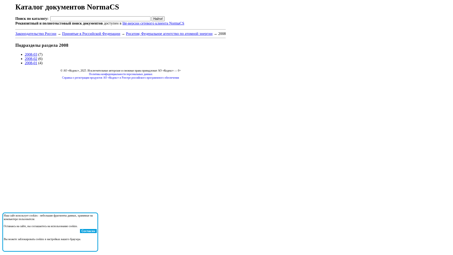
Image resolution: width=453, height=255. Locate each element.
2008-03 (31, 54)
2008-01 (31, 63)
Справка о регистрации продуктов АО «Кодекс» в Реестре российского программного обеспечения (120, 77)
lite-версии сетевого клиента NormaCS (153, 23)
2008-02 (31, 59)
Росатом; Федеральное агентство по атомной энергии (169, 34)
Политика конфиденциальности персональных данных (120, 74)
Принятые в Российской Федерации (91, 34)
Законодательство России (35, 34)
